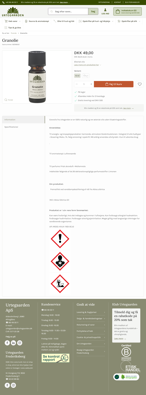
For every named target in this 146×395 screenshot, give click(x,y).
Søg (93, 11)
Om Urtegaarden (84, 343)
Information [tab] (9, 119)
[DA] (13, 11)
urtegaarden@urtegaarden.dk (19, 328)
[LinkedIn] (13, 342)
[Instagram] (19, 342)
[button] (12, 21)
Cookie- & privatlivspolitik (89, 337)
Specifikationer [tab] (11, 127)
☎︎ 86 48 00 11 (12, 322)
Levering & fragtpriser (87, 312)
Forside (14, 33)
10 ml (77, 76)
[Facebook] (7, 342)
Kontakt (117, 2)
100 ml (85, 76)
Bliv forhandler (132, 2)
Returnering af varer (86, 325)
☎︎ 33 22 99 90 (12, 379)
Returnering (104, 2)
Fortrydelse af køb (85, 331)
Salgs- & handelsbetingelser (89, 318)
